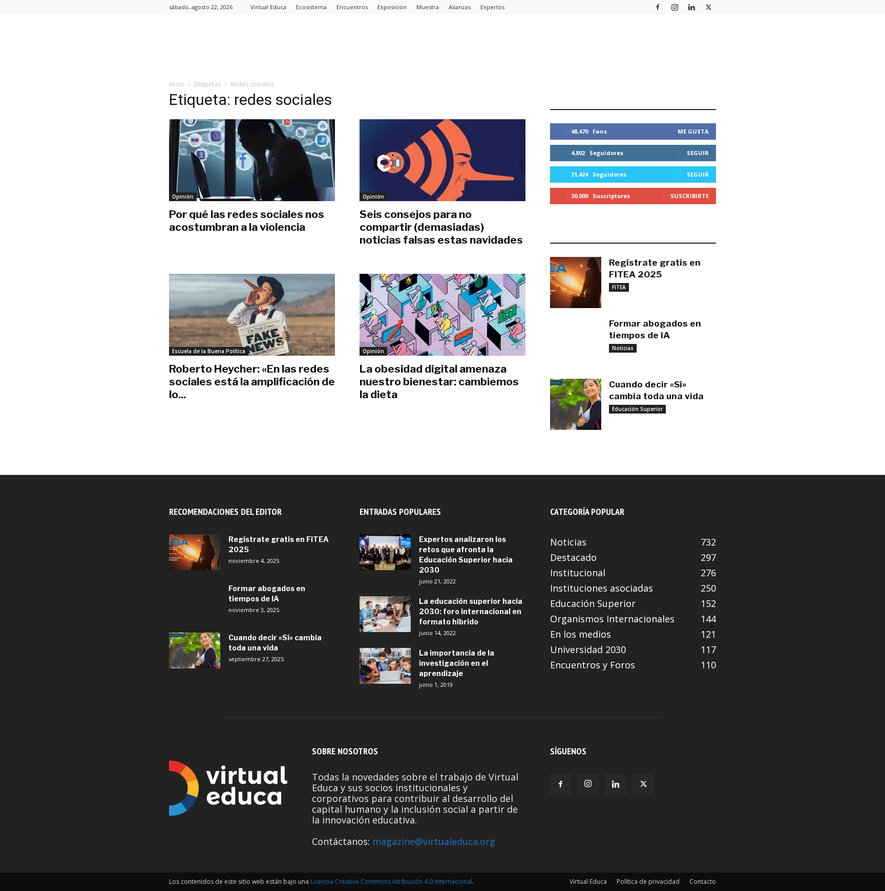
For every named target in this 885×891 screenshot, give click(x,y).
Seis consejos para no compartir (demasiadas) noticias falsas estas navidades (441, 227)
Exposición (392, 7)
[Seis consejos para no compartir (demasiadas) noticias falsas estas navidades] (442, 160)
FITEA (619, 287)
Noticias (623, 348)
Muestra (427, 7)
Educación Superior (637, 408)
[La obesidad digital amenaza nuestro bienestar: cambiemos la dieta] (442, 315)
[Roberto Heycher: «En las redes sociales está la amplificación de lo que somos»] (252, 315)
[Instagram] (674, 7)
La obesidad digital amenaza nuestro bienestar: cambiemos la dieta (439, 381)
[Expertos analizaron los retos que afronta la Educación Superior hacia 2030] (385, 552)
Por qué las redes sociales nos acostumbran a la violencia (246, 220)
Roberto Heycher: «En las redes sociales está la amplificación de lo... (252, 381)
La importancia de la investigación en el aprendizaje (456, 663)
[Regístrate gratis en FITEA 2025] (575, 282)
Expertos (492, 7)
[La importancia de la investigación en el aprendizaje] (385, 666)
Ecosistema (311, 7)
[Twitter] (708, 7)
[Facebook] (657, 7)
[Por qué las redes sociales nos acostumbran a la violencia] (252, 160)
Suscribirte (689, 196)
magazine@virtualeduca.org (433, 841)
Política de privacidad (648, 881)
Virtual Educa (268, 7)
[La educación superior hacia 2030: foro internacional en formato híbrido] (385, 614)
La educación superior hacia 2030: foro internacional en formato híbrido (470, 611)
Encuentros (352, 7)
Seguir (698, 153)
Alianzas (460, 7)
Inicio (176, 84)
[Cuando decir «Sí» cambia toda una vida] (575, 404)
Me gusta (693, 131)
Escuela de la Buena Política (208, 351)
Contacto (702, 881)
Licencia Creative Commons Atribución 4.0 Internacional (391, 881)
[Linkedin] (691, 7)
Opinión (183, 196)
